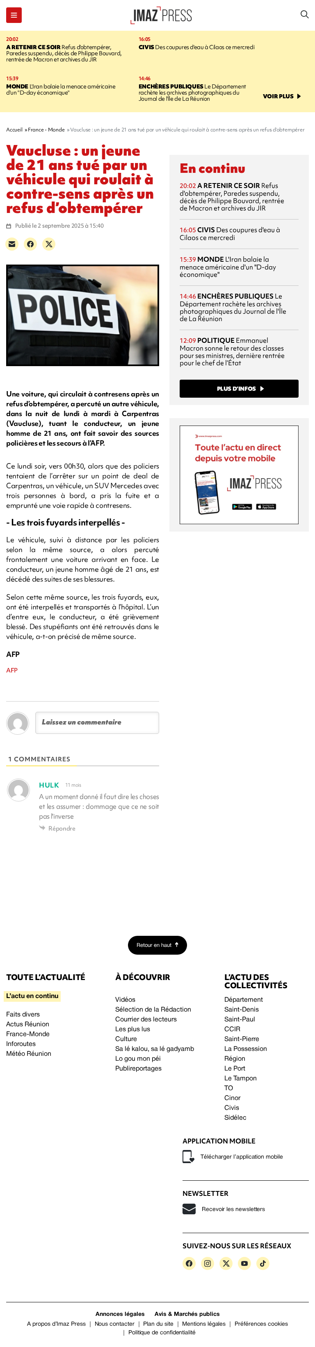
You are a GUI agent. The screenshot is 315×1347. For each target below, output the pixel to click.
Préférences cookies (261, 1324)
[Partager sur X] (48, 244)
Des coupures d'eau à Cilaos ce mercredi (196, 47)
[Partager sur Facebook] (30, 244)
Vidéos (125, 1000)
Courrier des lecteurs (146, 1020)
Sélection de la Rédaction (153, 1010)
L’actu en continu (32, 996)
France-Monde (28, 1034)
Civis (231, 1108)
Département (243, 1000)
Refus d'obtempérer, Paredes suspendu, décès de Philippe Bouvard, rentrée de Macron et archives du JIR (64, 53)
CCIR (232, 1029)
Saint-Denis (241, 1010)
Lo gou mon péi (138, 1059)
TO (228, 1088)
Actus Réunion (27, 1025)
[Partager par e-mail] (11, 244)
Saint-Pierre (241, 1039)
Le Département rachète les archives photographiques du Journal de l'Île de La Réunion (192, 92)
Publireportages (138, 1069)
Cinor (232, 1098)
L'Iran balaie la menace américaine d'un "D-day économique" (60, 89)
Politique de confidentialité (162, 1333)
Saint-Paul (239, 1020)
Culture (126, 1039)
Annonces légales (120, 1314)
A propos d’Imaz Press (56, 1324)
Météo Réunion (28, 1054)
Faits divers (23, 1015)
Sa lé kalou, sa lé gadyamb (154, 1049)
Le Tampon (240, 1079)
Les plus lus (132, 1029)
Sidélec (235, 1118)
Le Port (234, 1069)
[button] (14, 15)
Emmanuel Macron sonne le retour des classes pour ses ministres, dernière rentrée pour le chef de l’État (232, 351)
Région (234, 1059)
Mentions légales (204, 1324)
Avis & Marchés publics (187, 1314)
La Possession (245, 1049)
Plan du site (158, 1324)
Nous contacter (115, 1324)
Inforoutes (21, 1044)
